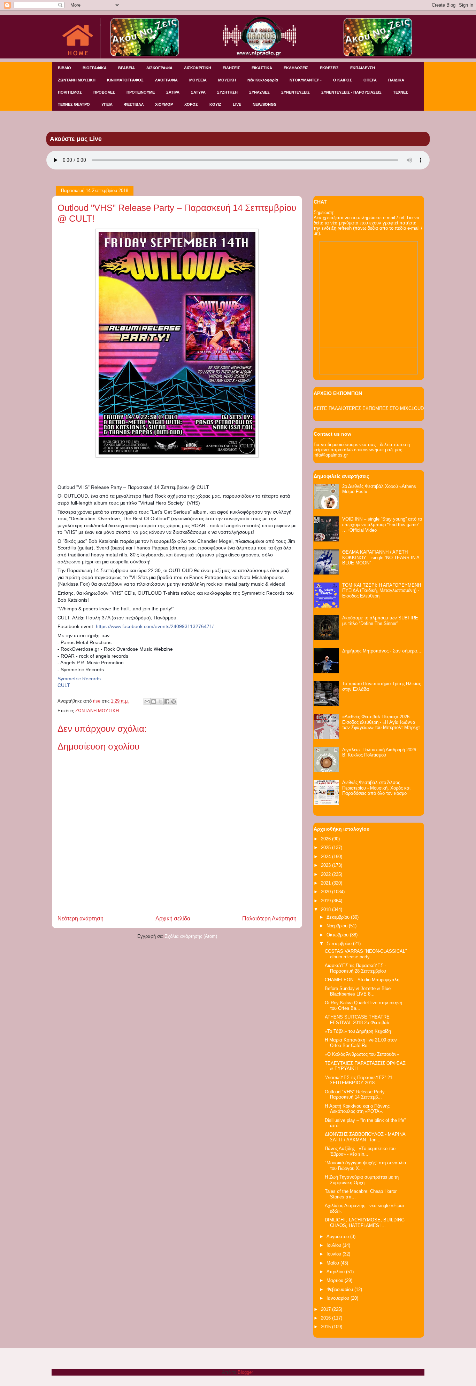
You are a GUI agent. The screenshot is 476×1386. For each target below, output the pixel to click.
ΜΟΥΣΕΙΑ (198, 80)
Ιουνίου (335, 1254)
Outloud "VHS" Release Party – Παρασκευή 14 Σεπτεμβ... (357, 1094)
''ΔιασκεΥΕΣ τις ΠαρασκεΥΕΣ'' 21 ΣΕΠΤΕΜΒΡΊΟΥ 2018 (358, 1080)
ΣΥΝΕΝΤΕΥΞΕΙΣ (295, 92)
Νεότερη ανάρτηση (80, 918)
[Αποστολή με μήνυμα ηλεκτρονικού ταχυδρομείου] (147, 701)
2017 (326, 1309)
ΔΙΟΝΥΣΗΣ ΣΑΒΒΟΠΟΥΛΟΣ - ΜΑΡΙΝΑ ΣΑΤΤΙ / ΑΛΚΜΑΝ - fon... (365, 1137)
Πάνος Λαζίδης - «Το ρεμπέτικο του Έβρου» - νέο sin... (360, 1151)
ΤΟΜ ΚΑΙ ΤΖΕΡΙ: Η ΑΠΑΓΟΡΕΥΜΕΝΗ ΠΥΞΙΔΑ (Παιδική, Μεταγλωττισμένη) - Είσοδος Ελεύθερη (381, 591)
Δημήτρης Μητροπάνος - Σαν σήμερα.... (382, 651)
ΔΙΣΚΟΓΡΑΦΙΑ (159, 68)
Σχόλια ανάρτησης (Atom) (191, 936)
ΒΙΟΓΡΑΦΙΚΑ (95, 68)
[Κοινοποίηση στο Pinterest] (173, 701)
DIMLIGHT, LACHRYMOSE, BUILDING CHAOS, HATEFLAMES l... (365, 1222)
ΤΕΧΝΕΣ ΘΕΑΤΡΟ (74, 104)
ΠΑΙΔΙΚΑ (396, 80)
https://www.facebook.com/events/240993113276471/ (155, 626)
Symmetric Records (79, 678)
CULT (63, 685)
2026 (326, 838)
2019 (326, 900)
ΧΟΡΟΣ (191, 104)
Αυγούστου (338, 1236)
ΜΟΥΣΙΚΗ (227, 80)
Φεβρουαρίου (340, 1289)
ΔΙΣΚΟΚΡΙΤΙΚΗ (197, 68)
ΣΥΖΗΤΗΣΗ (227, 92)
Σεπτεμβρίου (340, 943)
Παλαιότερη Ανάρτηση (269, 918)
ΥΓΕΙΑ (107, 104)
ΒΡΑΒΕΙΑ (126, 68)
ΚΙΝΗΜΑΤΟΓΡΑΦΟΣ (125, 80)
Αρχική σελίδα (172, 918)
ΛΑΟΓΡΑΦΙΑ (166, 80)
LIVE (237, 104)
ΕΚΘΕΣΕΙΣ (329, 68)
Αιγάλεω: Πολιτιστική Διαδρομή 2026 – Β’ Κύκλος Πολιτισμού (381, 752)
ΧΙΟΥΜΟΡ (164, 104)
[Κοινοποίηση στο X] (160, 701)
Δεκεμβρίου (339, 917)
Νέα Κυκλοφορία (262, 80)
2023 (326, 865)
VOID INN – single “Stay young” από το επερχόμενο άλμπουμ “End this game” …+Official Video (382, 524)
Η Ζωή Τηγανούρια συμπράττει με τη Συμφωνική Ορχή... (362, 1179)
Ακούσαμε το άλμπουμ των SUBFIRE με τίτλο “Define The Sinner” (380, 620)
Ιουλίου (335, 1245)
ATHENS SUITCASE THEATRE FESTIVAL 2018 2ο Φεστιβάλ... (359, 1019)
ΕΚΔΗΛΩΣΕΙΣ (296, 68)
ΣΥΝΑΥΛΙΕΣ (259, 92)
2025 (326, 847)
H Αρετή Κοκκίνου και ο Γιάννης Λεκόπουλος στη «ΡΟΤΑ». (357, 1108)
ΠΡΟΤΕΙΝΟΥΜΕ (140, 92)
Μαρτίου (336, 1280)
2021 (326, 883)
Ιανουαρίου (339, 1298)
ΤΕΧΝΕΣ (400, 92)
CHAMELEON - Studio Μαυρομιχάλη (362, 979)
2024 (326, 856)
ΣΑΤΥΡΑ (198, 92)
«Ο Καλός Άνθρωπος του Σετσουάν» (362, 1054)
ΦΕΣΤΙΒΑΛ (134, 104)
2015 (326, 1326)
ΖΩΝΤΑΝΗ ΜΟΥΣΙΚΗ (76, 80)
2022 (326, 874)
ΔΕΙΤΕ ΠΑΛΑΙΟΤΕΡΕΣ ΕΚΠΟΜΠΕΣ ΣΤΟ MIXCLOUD (369, 408)
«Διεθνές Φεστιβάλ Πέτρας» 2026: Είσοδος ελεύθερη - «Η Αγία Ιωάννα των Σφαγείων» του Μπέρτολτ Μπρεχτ (381, 722)
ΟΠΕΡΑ (370, 80)
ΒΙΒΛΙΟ (64, 68)
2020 (326, 891)
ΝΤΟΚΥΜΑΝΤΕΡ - (306, 80)
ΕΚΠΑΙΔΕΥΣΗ (362, 68)
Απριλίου (336, 1271)
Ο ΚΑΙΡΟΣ (342, 80)
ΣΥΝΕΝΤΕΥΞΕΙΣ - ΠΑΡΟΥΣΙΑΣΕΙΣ (351, 92)
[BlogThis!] (153, 701)
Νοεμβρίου (338, 925)
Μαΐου (333, 1263)
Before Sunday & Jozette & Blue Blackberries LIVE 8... (358, 991)
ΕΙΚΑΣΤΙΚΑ (262, 68)
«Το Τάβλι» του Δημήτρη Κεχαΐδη (358, 1031)
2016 (326, 1318)
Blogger (245, 1372)
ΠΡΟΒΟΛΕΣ (104, 92)
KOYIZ (215, 104)
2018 (326, 909)
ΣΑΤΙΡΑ (172, 92)
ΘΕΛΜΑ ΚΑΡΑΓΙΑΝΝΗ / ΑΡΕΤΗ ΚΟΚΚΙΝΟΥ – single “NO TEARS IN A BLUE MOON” (380, 557)
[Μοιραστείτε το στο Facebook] (166, 701)
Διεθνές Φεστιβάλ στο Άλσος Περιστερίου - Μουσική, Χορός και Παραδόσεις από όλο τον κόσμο (376, 788)
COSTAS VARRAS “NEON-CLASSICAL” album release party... (366, 954)
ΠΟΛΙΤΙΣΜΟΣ (70, 92)
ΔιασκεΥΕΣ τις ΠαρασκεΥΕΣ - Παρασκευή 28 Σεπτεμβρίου (355, 968)
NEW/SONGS (264, 104)
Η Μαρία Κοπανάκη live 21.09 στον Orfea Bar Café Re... (361, 1042)
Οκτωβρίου (338, 934)
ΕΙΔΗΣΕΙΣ (231, 68)
